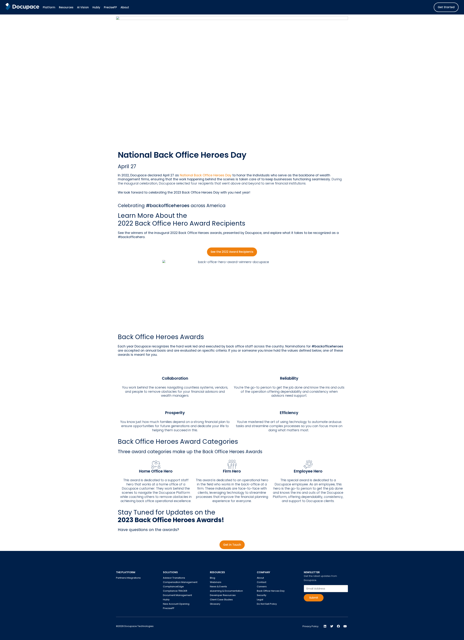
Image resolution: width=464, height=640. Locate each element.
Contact (261, 582)
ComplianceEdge (173, 586)
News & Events (218, 586)
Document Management (177, 595)
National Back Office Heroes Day (206, 175)
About (260, 578)
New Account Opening (176, 604)
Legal (260, 599)
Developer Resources (223, 595)
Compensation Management (180, 582)
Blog (212, 578)
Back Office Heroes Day (271, 591)
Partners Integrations (128, 578)
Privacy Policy (310, 626)
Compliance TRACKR (175, 591)
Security (261, 595)
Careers (262, 586)
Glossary (215, 604)
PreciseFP (168, 608)
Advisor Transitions (174, 578)
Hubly (166, 599)
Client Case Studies (221, 599)
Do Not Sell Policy (267, 604)
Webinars (215, 582)
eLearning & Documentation (226, 591)
